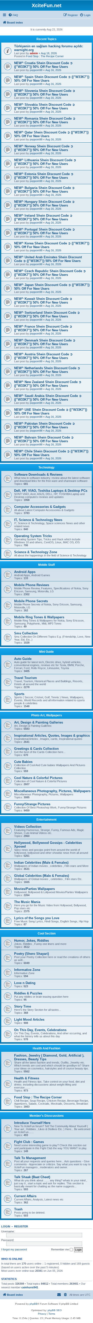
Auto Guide (22, 659)
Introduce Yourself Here (32, 1123)
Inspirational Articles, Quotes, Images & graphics (52, 735)
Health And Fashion (46, 1048)
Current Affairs (25, 1196)
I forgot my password (14, 1249)
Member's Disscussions (47, 1115)
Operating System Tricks (33, 536)
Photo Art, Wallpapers (46, 715)
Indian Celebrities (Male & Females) (41, 862)
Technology (46, 467)
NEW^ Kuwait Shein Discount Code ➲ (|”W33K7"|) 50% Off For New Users (43, 300)
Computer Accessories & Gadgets (40, 507)
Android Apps (24, 572)
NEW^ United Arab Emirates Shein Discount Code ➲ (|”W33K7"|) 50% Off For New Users (48, 259)
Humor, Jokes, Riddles (31, 940)
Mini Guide (46, 651)
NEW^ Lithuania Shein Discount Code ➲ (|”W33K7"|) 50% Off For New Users (45, 162)
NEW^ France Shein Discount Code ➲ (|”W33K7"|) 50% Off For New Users (43, 328)
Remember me (60, 1249)
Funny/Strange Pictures (32, 804)
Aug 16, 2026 (53, 70)
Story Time (22, 1006)
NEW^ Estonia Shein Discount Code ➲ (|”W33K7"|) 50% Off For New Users (43, 176)
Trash (18, 1209)
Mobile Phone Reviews (31, 585)
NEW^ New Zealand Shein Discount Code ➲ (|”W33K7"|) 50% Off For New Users (47, 384)
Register (21, 1226)
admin (34, 53)
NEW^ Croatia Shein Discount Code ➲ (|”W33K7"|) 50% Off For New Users (43, 65)
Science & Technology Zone (35, 552)
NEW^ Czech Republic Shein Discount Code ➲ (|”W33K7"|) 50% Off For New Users (50, 273)
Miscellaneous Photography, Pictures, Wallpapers (52, 791)
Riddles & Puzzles (28, 993)
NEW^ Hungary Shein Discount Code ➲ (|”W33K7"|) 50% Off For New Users (44, 203)
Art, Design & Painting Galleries (38, 722)
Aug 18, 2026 (49, 53)
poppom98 (36, 70)
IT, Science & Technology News (38, 520)
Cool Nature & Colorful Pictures (38, 778)
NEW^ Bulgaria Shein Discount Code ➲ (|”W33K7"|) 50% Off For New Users (44, 189)
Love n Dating (24, 983)
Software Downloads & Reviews (38, 474)
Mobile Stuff (46, 565)
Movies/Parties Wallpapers (34, 889)
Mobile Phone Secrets (31, 601)
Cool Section (47, 933)
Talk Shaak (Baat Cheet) (32, 1177)
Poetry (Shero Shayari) (31, 954)
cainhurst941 (29, 1287)
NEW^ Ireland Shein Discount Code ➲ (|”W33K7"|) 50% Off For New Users (43, 217)
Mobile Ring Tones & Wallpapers (39, 617)
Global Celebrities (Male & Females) (41, 876)
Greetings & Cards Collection (36, 749)
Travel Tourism (25, 678)
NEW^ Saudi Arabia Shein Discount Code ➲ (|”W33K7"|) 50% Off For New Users (48, 397)
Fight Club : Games (29, 1142)
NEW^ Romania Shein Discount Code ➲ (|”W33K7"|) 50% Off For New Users (44, 120)
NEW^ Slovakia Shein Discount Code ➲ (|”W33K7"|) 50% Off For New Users (44, 106)
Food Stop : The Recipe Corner (45, 56)
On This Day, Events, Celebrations (40, 1030)
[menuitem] (13, 15)
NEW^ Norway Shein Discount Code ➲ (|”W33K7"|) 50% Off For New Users (43, 148)
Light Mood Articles (29, 1019)
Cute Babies (23, 762)
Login (5, 1226)
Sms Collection (26, 633)
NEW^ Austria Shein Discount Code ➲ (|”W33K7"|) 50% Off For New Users (43, 356)
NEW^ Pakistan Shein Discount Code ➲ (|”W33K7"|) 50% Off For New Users (44, 425)
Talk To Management (30, 1158)
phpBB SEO (55, 1310)
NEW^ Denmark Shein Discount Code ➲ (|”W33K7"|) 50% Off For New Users (44, 342)
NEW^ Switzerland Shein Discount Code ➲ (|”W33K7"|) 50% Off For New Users (47, 314)
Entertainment (46, 819)
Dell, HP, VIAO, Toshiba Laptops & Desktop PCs (50, 491)
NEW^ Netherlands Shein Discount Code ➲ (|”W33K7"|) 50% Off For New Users (47, 370)
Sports (19, 694)
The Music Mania (27, 902)
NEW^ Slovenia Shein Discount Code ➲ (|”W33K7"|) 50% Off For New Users (44, 92)
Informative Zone (27, 970)
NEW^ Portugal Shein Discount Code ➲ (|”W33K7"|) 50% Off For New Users (44, 231)
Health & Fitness (26, 1078)
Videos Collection (27, 827)
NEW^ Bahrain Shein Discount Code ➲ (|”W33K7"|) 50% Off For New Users (44, 439)
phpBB (33, 1303)
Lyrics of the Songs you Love (36, 918)
